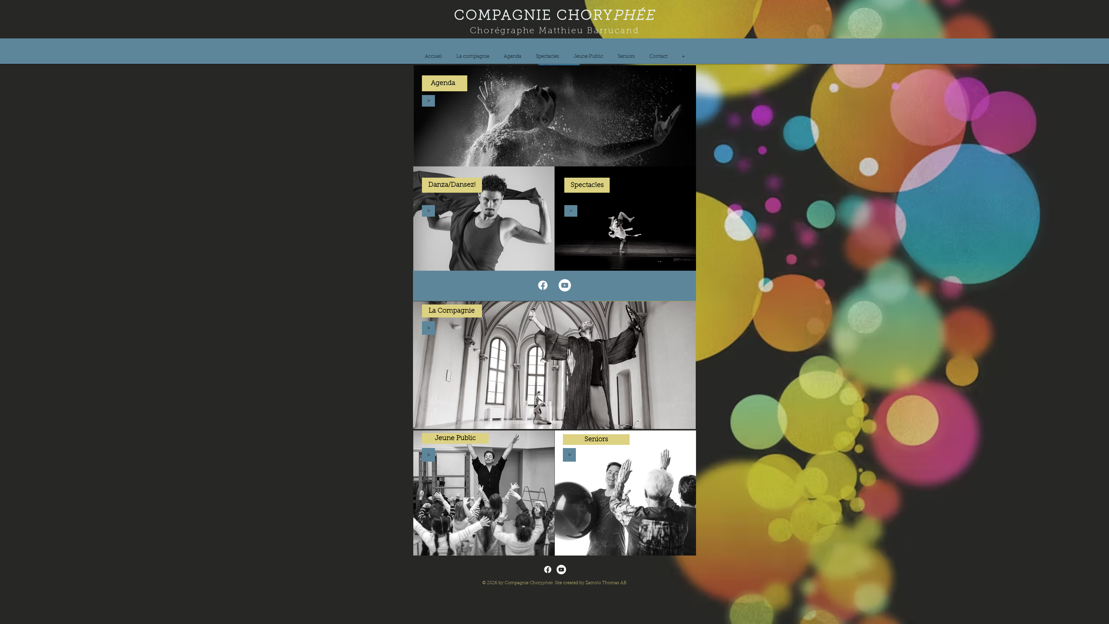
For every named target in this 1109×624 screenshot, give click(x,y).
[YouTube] (565, 285)
